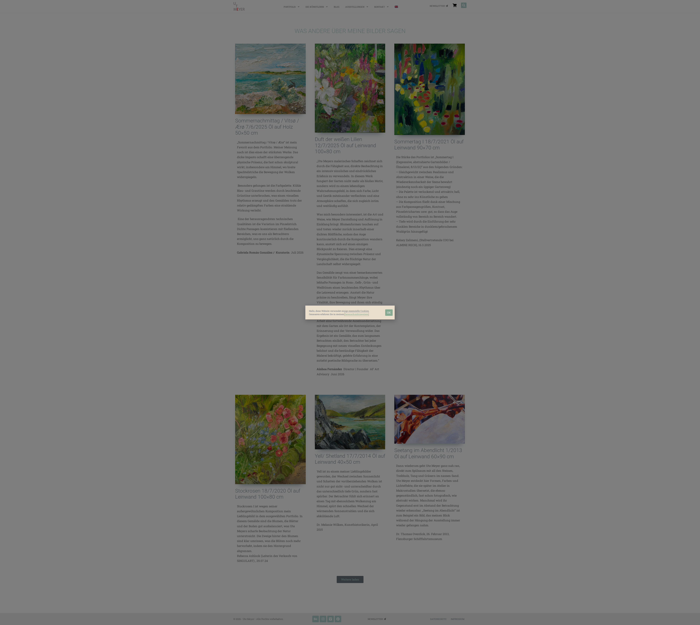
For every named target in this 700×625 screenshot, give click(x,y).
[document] (350, 312)
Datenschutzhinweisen (356, 314)
